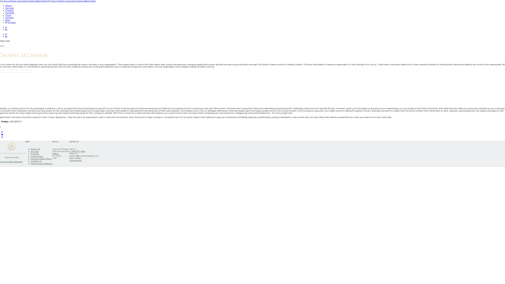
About (8, 5)
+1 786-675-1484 (77, 151)
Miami (55, 153)
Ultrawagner (75, 160)
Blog (7, 20)
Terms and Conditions (41, 163)
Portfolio (9, 13)
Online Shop (37, 156)
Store (8, 15)
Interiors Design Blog (41, 159)
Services (9, 8)
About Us (35, 149)
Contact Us (36, 161)
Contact (9, 17)
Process (9, 10)
